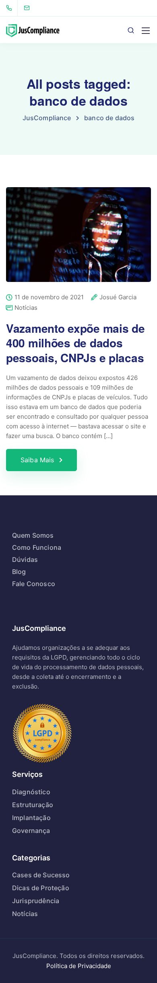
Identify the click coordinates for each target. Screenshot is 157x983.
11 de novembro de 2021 (49, 297)
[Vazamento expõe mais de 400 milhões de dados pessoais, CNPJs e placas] (78, 240)
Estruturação (32, 805)
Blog (19, 572)
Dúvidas (25, 559)
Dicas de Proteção (40, 888)
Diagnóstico (31, 792)
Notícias (25, 308)
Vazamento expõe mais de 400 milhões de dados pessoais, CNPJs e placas (75, 343)
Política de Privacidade (78, 966)
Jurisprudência (35, 901)
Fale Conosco (33, 584)
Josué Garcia (117, 297)
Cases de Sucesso (41, 875)
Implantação (31, 818)
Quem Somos (33, 535)
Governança (31, 830)
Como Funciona (36, 547)
